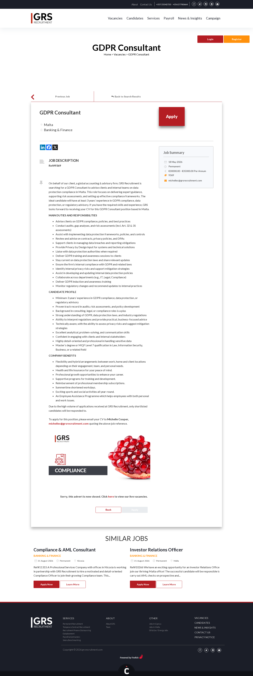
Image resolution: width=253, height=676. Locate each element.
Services (153, 18)
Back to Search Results (128, 96)
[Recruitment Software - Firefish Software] (131, 656)
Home (107, 54)
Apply (172, 116)
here (111, 496)
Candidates (134, 18)
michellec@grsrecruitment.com (69, 423)
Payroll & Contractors (71, 637)
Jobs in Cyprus (155, 624)
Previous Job (62, 96)
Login (210, 39)
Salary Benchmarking (72, 640)
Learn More (72, 584)
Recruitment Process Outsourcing (77, 630)
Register (237, 39)
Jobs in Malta (154, 627)
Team (108, 627)
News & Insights (190, 18)
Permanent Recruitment (73, 624)
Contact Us (146, 4)
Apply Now (46, 584)
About (134, 4)
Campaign (213, 18)
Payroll (169, 18)
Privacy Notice (204, 637)
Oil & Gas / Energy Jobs (158, 630)
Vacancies (115, 18)
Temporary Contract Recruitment (76, 627)
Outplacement (69, 633)
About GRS (110, 624)
